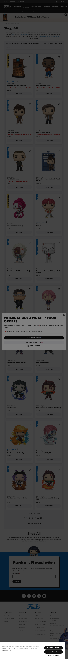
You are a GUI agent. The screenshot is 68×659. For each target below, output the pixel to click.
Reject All (53, 652)
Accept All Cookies (53, 648)
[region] (32, 650)
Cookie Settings (53, 656)
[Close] (61, 643)
